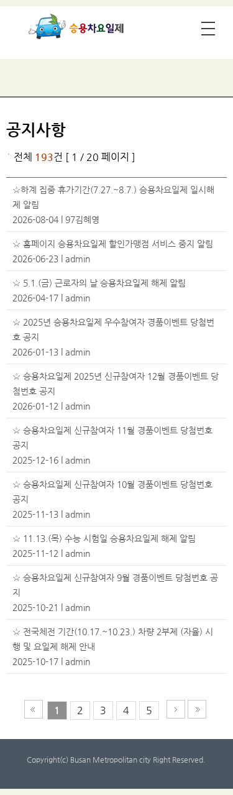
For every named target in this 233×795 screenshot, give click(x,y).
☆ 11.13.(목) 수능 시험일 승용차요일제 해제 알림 (104, 538)
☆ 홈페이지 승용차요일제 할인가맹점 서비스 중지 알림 (112, 244)
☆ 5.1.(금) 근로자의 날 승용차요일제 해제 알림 (99, 283)
